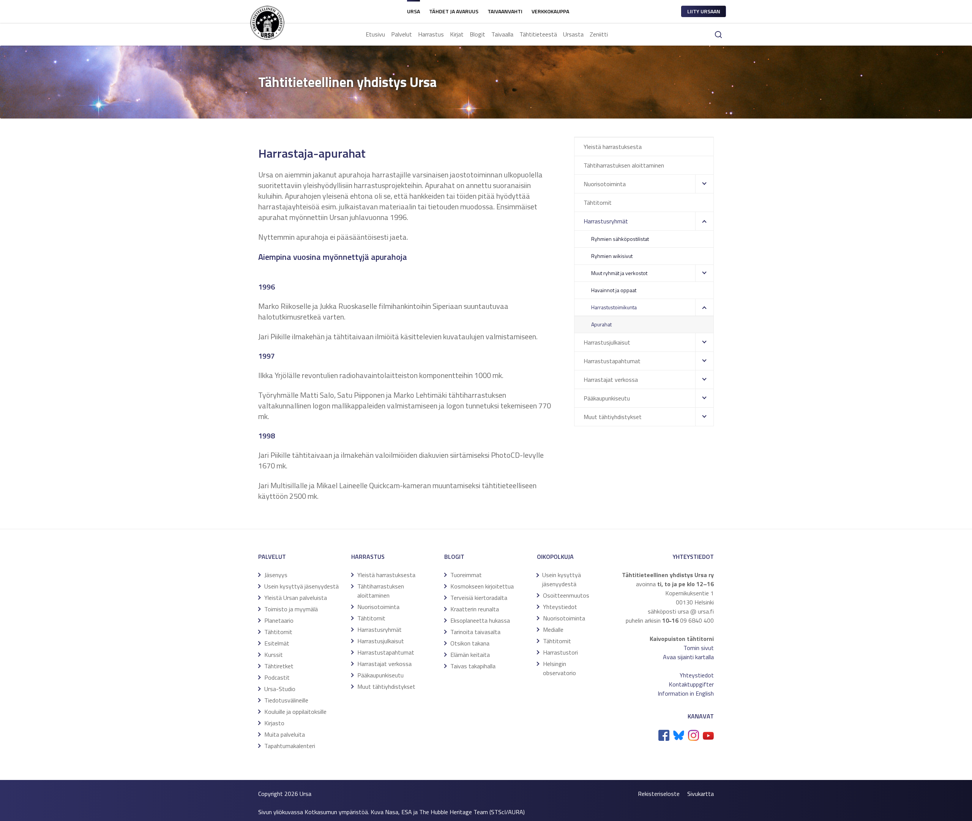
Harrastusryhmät (606, 221)
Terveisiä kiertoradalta (478, 597)
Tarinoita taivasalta (475, 631)
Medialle (553, 629)
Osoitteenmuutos (566, 595)
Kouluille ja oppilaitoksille (295, 711)
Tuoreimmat (466, 574)
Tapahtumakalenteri (289, 745)
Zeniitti (599, 34)
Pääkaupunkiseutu (607, 398)
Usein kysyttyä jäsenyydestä (301, 586)
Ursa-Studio (279, 688)
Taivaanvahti (505, 11)
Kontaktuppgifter (691, 684)
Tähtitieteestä (538, 34)
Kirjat (457, 34)
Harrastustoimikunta (614, 307)
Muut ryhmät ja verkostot (619, 273)
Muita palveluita (284, 734)
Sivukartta (700, 793)
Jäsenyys (275, 574)
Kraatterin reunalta (474, 609)
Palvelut (401, 34)
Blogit (477, 34)
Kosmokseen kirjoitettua (482, 586)
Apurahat (601, 324)
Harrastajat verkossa (611, 379)
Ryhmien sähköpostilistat (620, 239)
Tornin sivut (698, 647)
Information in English (686, 693)
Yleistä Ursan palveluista (295, 597)
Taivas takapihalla (472, 666)
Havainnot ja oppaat (613, 290)
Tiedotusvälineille (286, 700)
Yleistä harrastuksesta (613, 146)
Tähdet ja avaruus (453, 11)
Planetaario (278, 620)
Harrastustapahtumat (612, 360)
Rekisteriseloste (659, 793)
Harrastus (431, 34)
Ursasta (573, 34)
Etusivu (375, 34)
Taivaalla (502, 34)
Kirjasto (274, 723)
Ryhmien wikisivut (612, 256)
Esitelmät (276, 643)
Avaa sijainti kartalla (688, 656)
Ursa (413, 11)
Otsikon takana (469, 643)
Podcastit (277, 677)
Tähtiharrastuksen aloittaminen (624, 165)
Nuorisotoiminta (605, 183)
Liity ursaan (703, 11)
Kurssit (273, 654)
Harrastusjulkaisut (607, 342)
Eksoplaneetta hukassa (480, 620)
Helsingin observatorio (559, 668)
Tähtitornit (598, 202)
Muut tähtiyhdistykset (613, 416)
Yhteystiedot (560, 606)
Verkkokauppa (550, 11)
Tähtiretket (278, 666)
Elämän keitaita (470, 654)
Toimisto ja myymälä (291, 609)
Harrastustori (560, 652)
